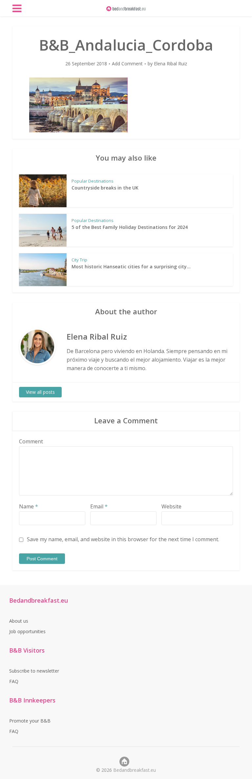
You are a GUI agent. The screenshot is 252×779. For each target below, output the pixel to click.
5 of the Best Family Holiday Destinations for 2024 (130, 227)
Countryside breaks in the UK (105, 188)
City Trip (79, 260)
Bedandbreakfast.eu (134, 770)
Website (171, 506)
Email (99, 506)
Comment (31, 441)
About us (18, 621)
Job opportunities (27, 631)
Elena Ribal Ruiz (170, 64)
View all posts (40, 392)
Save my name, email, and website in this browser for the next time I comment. (123, 539)
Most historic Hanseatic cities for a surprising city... (131, 266)
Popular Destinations (93, 181)
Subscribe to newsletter (34, 671)
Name (28, 506)
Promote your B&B (30, 721)
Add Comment (127, 64)
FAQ (13, 681)
